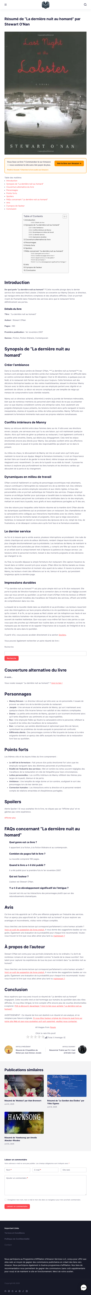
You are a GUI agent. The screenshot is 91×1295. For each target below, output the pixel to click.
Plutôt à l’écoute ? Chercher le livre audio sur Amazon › (28, 170)
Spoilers (10, 196)
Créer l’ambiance (37, 228)
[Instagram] (19, 1291)
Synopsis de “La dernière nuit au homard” (24, 184)
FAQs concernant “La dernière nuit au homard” (27, 199)
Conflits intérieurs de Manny (42, 230)
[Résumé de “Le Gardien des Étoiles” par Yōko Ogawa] (66, 1086)
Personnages (12, 190)
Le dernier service (39, 234)
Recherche (9, 647)
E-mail (37, 1170)
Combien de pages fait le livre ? (44, 255)
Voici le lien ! (56, 683)
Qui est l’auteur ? (41, 260)
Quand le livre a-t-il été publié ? (45, 258)
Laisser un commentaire (17, 1206)
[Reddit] (16, 1291)
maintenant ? (59, 936)
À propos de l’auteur (15, 206)
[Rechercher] (85, 4)
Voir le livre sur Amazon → (69, 163)
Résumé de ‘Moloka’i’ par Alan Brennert (23, 1100)
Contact (8, 1245)
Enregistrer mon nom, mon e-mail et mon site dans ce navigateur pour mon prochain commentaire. (44, 1200)
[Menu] (6, 5)
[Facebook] (5, 1291)
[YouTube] (27, 1291)
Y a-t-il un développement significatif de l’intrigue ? (51, 262)
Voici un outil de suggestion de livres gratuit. (25, 929)
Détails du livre (39, 222)
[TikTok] (23, 1291)
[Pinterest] (12, 1291)
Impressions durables (39, 237)
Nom (8, 1170)
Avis (8, 202)
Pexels (53, 1027)
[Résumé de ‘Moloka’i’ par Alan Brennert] (24, 1086)
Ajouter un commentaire (17, 1178)
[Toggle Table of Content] (63, 217)
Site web (66, 1170)
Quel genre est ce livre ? (42, 253)
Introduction (11, 180)
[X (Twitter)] (9, 1291)
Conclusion (11, 209)
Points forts (11, 193)
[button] (10, 817)
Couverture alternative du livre (20, 187)
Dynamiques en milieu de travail (43, 232)
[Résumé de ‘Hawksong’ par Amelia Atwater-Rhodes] (24, 1123)
